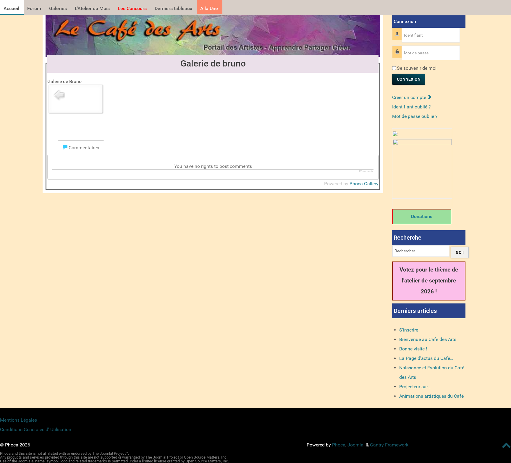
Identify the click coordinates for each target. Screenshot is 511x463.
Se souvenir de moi (416, 68)
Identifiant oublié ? (411, 107)
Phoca (338, 445)
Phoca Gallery (364, 183)
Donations (422, 216)
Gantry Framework (389, 445)
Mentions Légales (18, 420)
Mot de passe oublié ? (415, 116)
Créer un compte (409, 97)
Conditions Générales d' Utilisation (35, 429)
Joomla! (356, 445)
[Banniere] (213, 34)
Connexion (409, 79)
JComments (365, 171)
